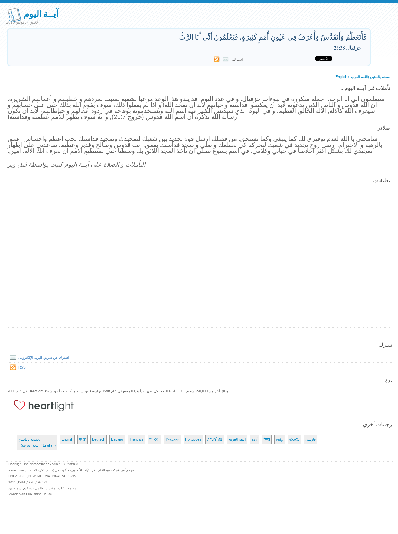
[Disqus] (199, 256)
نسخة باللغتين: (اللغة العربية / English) (37, 442)
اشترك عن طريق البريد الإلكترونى (43, 358)
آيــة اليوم (41, 13)
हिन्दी (267, 439)
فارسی (310, 439)
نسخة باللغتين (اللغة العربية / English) (362, 77)
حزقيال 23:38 (347, 47)
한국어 (154, 439)
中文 (82, 439)
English (67, 439)
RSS (22, 367)
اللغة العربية (237, 439)
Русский (172, 439)
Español (117, 439)
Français (136, 439)
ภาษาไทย (214, 439)
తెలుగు (294, 439)
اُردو (255, 439)
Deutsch (98, 439)
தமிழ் (279, 439)
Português (193, 439)
